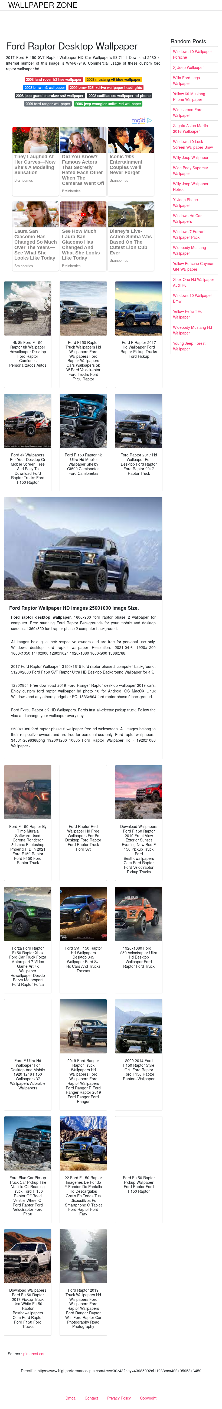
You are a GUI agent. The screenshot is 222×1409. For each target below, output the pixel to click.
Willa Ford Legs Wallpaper (186, 80)
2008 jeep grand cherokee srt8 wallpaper (49, 95)
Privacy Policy (119, 1398)
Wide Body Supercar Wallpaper (190, 170)
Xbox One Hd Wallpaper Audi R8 (193, 282)
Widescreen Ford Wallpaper (188, 112)
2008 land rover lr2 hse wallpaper (53, 79)
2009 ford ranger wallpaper (47, 103)
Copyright (148, 1398)
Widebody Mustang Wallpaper (189, 250)
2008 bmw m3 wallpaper (45, 87)
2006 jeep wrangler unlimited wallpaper (108, 103)
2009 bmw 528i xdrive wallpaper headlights (106, 87)
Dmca (71, 1398)
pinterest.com (35, 1353)
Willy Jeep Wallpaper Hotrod (190, 186)
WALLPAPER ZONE (42, 4)
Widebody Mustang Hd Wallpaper (192, 330)
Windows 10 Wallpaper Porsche (192, 54)
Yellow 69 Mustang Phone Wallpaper (189, 96)
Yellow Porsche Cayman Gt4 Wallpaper (193, 266)
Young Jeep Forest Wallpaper (189, 346)
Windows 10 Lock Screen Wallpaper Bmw (193, 144)
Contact (91, 1398)
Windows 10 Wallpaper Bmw (192, 298)
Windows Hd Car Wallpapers (187, 218)
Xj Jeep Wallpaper (188, 67)
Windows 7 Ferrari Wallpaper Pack (188, 234)
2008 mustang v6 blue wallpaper (114, 79)
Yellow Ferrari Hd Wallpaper (188, 314)
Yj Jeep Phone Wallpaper (185, 202)
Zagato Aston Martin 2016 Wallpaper (190, 128)
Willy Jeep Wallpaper (190, 157)
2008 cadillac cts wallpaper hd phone (120, 95)
